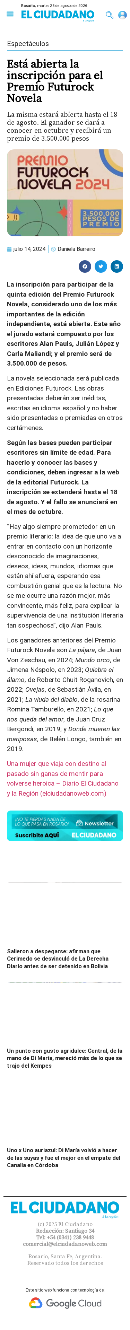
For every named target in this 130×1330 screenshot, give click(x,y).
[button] (10, 13)
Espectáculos (28, 44)
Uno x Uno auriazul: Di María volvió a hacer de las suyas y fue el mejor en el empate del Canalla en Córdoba (63, 1158)
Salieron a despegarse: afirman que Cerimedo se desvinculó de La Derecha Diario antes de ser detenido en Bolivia (58, 959)
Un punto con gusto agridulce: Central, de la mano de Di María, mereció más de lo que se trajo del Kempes (64, 1058)
